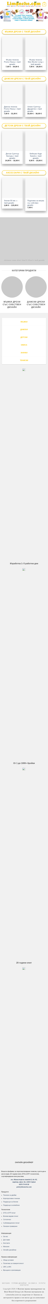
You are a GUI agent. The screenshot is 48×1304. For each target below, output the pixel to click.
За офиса (32, 1283)
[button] (3, 4)
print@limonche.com (24, 1187)
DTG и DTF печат (9, 1213)
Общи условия (8, 1260)
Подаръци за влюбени (11, 1205)
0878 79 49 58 (24, 1184)
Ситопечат (7, 1219)
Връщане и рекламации (12, 1270)
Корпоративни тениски (11, 1198)
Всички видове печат (10, 1216)
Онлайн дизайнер (9, 1250)
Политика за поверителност (13, 1263)
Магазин (6, 1246)
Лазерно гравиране (10, 1226)
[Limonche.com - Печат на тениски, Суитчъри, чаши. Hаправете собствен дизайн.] (24, 4)
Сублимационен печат (11, 1223)
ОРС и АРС (7, 1267)
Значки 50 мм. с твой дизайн (10, 202)
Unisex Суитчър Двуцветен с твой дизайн (34, 109)
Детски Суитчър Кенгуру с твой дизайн (12, 156)
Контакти (6, 1243)
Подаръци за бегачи (10, 1202)
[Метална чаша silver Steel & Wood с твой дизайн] (24, 241)
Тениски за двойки (9, 1195)
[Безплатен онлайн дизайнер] (24, 15)
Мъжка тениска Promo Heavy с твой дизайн (12, 62)
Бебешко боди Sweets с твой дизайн (36, 156)
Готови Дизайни (19, 1283)
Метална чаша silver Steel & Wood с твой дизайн (24, 260)
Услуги (42, 1283)
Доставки (6, 1240)
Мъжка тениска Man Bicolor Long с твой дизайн (36, 62)
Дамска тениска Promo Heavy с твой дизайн (12, 109)
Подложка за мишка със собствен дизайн (35, 203)
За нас (5, 1236)
